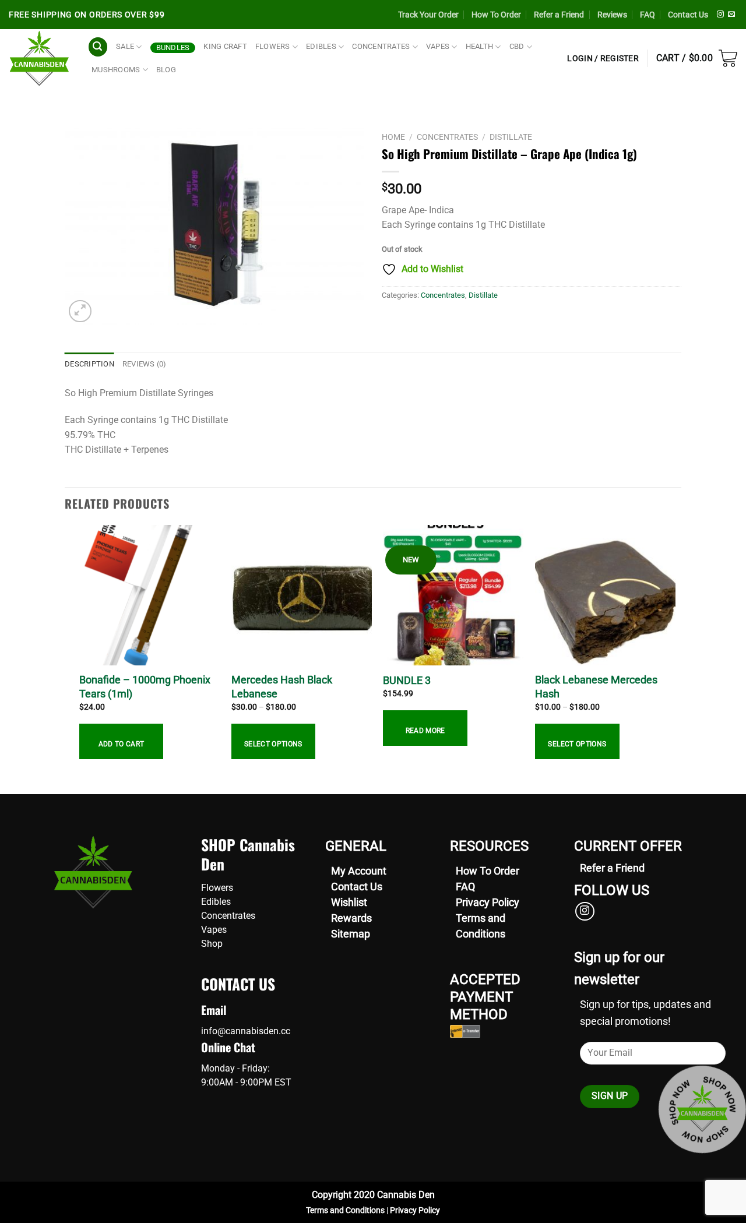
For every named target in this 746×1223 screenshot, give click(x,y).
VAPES (437, 46)
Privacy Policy (487, 902)
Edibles (216, 901)
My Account (358, 871)
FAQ (647, 14)
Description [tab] (89, 364)
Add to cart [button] (121, 744)
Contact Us (688, 14)
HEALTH (480, 46)
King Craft (225, 46)
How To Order (496, 14)
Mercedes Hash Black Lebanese (281, 686)
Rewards (351, 918)
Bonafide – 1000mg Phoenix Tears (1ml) (144, 686)
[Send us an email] (731, 14)
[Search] (98, 47)
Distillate (511, 137)
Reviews (612, 14)
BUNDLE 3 (407, 680)
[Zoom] (80, 311)
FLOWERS (272, 46)
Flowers (217, 887)
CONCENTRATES (381, 46)
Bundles (173, 47)
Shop (212, 943)
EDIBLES (321, 46)
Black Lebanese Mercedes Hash (596, 686)
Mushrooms (116, 69)
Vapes (214, 929)
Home (393, 137)
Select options (273, 744)
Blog (166, 69)
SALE (125, 46)
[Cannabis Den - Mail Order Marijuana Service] (39, 58)
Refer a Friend (559, 14)
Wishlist (349, 902)
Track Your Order (428, 14)
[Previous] (71, 658)
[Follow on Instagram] (720, 14)
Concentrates (447, 137)
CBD (517, 46)
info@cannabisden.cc (245, 1031)
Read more (425, 731)
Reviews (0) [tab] (144, 364)
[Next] (675, 658)
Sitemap (350, 934)
